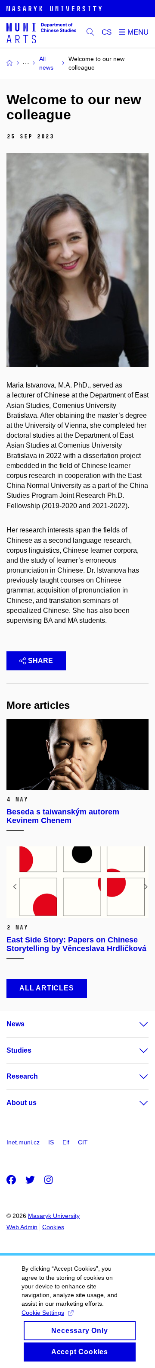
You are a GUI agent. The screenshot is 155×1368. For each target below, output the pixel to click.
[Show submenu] (135, 1024)
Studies (18, 1050)
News (15, 1024)
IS (51, 1142)
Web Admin (21, 1227)
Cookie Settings (43, 1312)
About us (21, 1102)
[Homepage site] (41, 32)
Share (40, 660)
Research (22, 1076)
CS (107, 32)
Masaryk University (54, 1215)
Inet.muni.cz (23, 1142)
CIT (83, 1142)
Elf (65, 1142)
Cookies (53, 1227)
